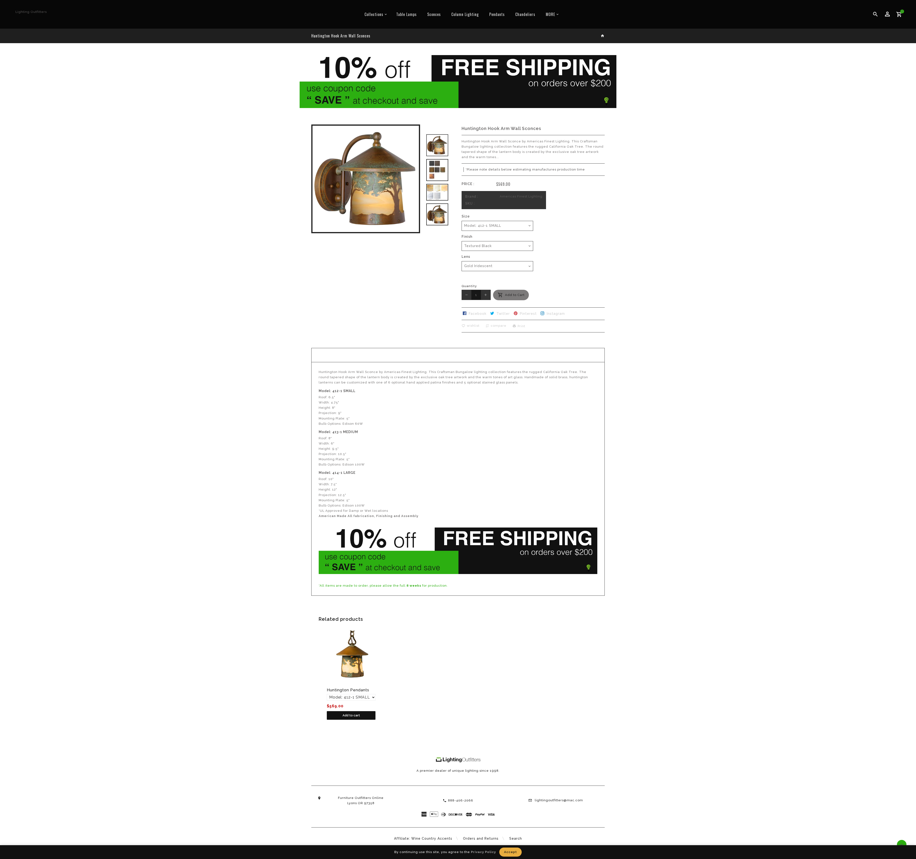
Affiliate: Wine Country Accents (423, 838)
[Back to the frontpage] (603, 36)
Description (458, 355)
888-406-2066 (460, 800)
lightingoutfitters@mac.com (559, 800)
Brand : (471, 196)
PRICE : (468, 184)
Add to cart (351, 715)
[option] (437, 145)
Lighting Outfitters (31, 12)
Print (521, 326)
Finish (467, 236)
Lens (466, 257)
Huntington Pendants (348, 690)
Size (466, 216)
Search (515, 838)
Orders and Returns (481, 838)
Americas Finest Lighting (521, 196)
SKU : (470, 203)
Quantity (469, 286)
